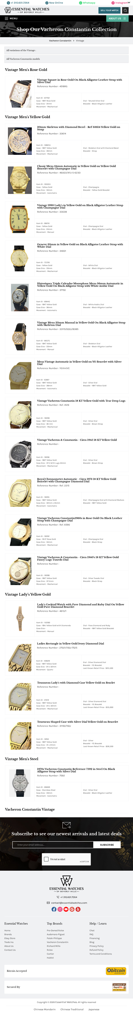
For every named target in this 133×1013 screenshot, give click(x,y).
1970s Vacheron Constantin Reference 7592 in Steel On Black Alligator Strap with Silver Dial (76, 770)
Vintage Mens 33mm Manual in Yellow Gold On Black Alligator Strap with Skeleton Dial (81, 324)
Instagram (121, 2)
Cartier (50, 953)
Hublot (50, 957)
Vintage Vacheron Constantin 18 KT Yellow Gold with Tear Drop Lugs (81, 400)
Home (7, 930)
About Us (115, 18)
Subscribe (107, 844)
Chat (92, 930)
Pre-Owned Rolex (55, 930)
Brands (8, 934)
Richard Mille (53, 946)
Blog (92, 942)
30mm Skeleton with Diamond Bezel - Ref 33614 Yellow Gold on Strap (78, 128)
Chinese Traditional (72, 1009)
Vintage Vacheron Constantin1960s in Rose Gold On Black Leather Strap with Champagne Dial (79, 519)
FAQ (91, 934)
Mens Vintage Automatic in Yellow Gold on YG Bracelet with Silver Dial (79, 363)
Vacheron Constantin (57, 942)
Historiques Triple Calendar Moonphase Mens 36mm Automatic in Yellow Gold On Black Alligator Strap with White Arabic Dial (80, 284)
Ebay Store (9, 938)
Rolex (50, 950)
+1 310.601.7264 (19, 2)
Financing (95, 938)
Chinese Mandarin (45, 1009)
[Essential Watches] (26, 10)
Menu (14, 18)
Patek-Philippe (54, 938)
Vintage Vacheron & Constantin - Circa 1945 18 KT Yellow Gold (77, 439)
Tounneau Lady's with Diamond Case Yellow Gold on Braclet (76, 682)
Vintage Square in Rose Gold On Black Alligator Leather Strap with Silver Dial (79, 81)
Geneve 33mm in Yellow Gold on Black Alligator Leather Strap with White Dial (80, 245)
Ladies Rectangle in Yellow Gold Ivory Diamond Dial (70, 643)
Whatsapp (88, 2)
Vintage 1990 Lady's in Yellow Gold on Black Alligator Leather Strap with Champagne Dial (80, 206)
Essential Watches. (66, 1002)
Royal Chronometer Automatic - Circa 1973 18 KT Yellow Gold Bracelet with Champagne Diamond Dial (76, 480)
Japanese (93, 1009)
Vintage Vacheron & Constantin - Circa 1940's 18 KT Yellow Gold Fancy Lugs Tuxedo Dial (78, 558)
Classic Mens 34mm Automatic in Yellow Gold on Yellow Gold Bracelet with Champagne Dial (76, 167)
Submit (125, 10)
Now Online (55, 2)
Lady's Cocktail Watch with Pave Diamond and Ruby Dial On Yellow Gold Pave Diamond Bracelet (80, 605)
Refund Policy (96, 950)
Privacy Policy (97, 946)
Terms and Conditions (101, 953)
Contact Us (10, 950)
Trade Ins (8, 942)
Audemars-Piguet (56, 934)
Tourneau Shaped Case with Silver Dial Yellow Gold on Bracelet (77, 721)
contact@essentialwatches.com (69, 902)
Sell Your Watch (109, 10)
